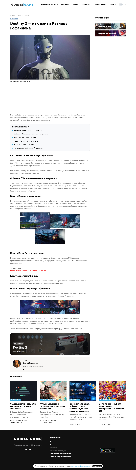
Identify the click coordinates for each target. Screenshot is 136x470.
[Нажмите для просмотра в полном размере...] (35, 221)
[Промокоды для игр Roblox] (110, 33)
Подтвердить (97, 466)
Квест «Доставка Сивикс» (24, 145)
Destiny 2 (26, 15)
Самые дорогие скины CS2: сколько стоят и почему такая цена (23, 406)
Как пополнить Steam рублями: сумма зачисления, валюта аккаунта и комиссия (79, 407)
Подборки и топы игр (48, 399)
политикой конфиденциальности (81, 466)
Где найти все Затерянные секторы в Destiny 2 (28, 271)
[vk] (30, 449)
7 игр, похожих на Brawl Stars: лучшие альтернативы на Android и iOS (111, 407)
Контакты (53, 448)
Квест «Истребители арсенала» (26, 141)
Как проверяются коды (58, 451)
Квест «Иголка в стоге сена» (25, 137)
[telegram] (26, 449)
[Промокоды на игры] (110, 26)
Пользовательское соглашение (60, 454)
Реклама (53, 445)
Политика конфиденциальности (60, 457)
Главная (12, 15)
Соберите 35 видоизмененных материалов (31, 134)
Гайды (19, 15)
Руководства (15, 399)
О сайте (52, 442)
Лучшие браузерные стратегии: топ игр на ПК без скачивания (53, 406)
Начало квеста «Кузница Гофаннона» (28, 148)
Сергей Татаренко (30, 363)
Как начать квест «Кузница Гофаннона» (29, 130)
